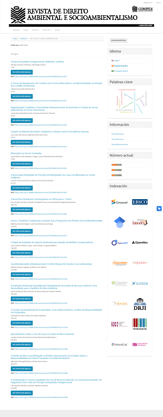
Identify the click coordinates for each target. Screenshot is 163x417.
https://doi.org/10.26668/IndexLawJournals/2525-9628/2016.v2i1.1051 (41, 279)
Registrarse (148, 2)
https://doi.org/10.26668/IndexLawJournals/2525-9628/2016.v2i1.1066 (41, 373)
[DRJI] (140, 304)
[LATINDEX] (140, 222)
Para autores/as (117, 139)
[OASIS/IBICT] (119, 283)
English (117, 60)
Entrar (158, 2)
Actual (25, 30)
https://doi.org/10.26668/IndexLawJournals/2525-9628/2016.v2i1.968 (41, 214)
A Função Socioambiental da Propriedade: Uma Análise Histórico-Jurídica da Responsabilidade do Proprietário (56, 311)
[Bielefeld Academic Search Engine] (119, 304)
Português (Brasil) (121, 71)
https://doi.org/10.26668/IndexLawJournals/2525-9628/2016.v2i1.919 (41, 125)
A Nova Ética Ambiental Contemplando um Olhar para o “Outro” (41, 199)
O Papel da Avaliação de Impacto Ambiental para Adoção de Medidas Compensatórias (52, 242)
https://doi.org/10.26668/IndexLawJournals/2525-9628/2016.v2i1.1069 (41, 397)
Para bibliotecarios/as (120, 144)
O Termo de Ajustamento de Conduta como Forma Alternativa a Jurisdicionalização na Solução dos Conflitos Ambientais (56, 84)
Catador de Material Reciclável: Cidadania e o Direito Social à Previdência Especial (50, 131)
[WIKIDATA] (140, 324)
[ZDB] (140, 344)
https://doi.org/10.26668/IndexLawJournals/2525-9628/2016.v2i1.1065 (41, 349)
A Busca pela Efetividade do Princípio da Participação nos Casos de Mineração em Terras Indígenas (53, 176)
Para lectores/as (118, 134)
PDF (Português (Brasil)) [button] (21, 72)
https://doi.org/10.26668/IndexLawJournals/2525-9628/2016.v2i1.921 (41, 146)
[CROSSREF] (119, 202)
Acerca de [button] (46, 30)
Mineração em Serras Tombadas (26, 153)
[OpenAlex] (140, 242)
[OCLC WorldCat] (119, 344)
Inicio (15, 38)
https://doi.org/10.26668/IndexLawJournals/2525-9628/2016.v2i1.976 (41, 257)
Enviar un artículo (118, 40)
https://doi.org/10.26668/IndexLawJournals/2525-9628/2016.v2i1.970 (41, 235)
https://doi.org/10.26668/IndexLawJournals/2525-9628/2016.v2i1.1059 (41, 327)
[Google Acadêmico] (119, 222)
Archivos (35, 30)
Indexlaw (16, 30)
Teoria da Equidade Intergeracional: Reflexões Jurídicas (37, 61)
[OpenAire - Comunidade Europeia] (119, 242)
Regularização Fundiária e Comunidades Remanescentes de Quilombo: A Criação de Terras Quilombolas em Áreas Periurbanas (54, 108)
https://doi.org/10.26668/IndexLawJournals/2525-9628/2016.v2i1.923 (41, 168)
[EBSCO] (140, 202)
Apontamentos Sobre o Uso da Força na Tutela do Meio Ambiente (42, 334)
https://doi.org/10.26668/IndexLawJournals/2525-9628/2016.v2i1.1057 (41, 303)
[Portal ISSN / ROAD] (119, 324)
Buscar (57, 30)
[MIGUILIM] (140, 263)
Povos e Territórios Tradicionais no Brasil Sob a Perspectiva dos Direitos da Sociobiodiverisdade (56, 220)
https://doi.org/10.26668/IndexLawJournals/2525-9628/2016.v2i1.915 (41, 76)
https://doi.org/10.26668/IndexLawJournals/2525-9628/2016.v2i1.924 (41, 192)
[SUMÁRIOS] (140, 283)
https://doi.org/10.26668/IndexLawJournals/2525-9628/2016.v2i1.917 (41, 101)
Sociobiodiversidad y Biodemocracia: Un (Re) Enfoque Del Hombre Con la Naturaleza (51, 263)
